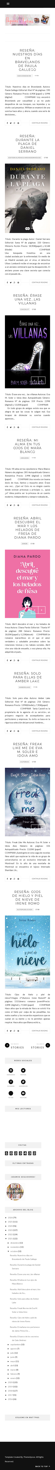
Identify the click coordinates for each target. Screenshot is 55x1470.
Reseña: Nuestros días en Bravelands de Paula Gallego (27, 60)
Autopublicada (24, 909)
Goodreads (23, 1086)
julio (12, 1353)
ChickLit (25, 309)
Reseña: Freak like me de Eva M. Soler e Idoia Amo (28, 750)
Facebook (11, 1086)
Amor (25, 543)
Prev (34, 72)
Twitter (23, 1075)
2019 (10, 1386)
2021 (10, 1238)
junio (12, 1357)
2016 (10, 1399)
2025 (10, 1221)
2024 (10, 1226)
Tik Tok (10, 1097)
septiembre (15, 1344)
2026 (10, 1217)
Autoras (24, 762)
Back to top (41, 1466)
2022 (10, 1234)
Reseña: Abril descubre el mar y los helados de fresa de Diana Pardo (28, 527)
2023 (10, 1230)
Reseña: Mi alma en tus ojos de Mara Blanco (27, 446)
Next (41, 72)
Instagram (11, 1075)
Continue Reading (40, 123)
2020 (10, 1382)
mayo (12, 1361)
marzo (13, 1369)
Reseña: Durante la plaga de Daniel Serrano (28, 143)
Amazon (25, 458)
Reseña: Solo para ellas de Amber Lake (27, 677)
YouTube (23, 1097)
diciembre (14, 1243)
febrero (13, 1374)
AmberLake (24, 687)
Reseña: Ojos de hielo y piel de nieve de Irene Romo (27, 897)
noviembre (15, 1247)
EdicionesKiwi (25, 76)
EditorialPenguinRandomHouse (24, 157)
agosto (13, 1348)
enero (13, 1378)
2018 (10, 1390)
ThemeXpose (29, 1457)
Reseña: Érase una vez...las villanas (27, 299)
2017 (10, 1395)
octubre (13, 1251)
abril (12, 1365)
